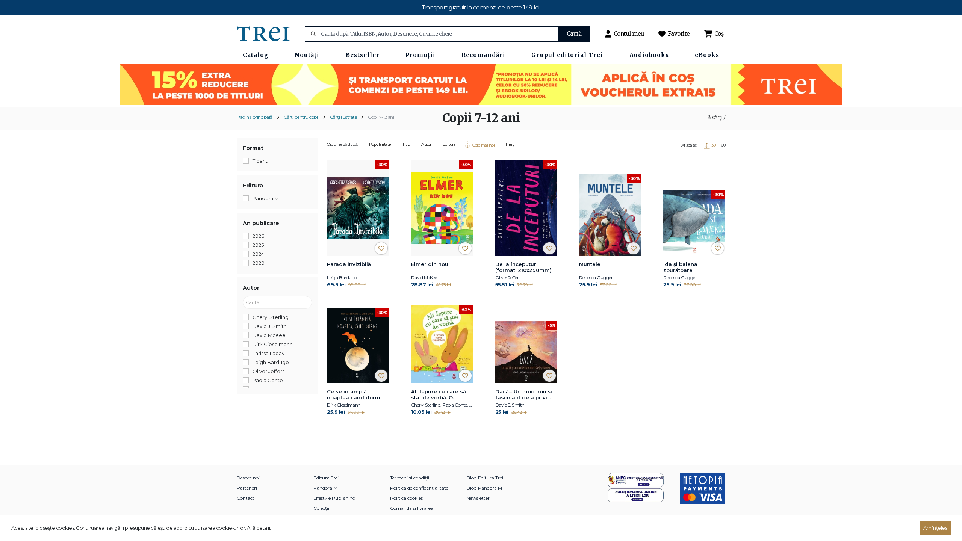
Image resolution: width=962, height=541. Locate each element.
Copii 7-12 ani (381, 117)
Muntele (589, 264)
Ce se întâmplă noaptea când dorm (353, 394)
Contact (245, 498)
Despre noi (248, 478)
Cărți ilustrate (343, 117)
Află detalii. (259, 528)
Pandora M (325, 488)
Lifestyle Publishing (334, 498)
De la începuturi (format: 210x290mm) (523, 267)
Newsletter (478, 498)
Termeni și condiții (409, 478)
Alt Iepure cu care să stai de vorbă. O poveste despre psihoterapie (438, 394)
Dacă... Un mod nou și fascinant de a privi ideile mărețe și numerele (523, 394)
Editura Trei (326, 478)
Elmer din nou (429, 264)
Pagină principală (254, 117)
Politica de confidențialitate (419, 488)
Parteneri (247, 488)
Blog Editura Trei (485, 478)
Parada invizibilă (349, 264)
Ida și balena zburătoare (680, 267)
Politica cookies (406, 498)
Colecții (321, 508)
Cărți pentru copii (301, 117)
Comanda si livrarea (411, 508)
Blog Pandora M (484, 488)
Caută (574, 33)
